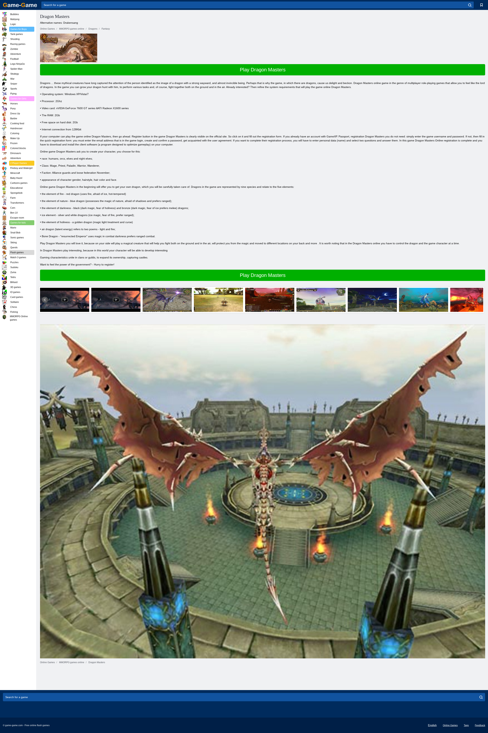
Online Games (450, 725)
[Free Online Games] (20, 5)
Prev (45, 300)
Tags (466, 725)
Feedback (480, 725)
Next (480, 300)
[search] (470, 5)
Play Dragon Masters (263, 70)
